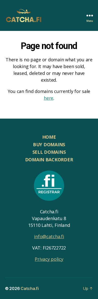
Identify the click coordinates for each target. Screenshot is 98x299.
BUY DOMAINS (49, 144)
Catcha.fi (30, 288)
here (48, 98)
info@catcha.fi (49, 236)
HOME (49, 137)
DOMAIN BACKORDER (49, 160)
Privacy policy (49, 259)
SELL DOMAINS (49, 152)
